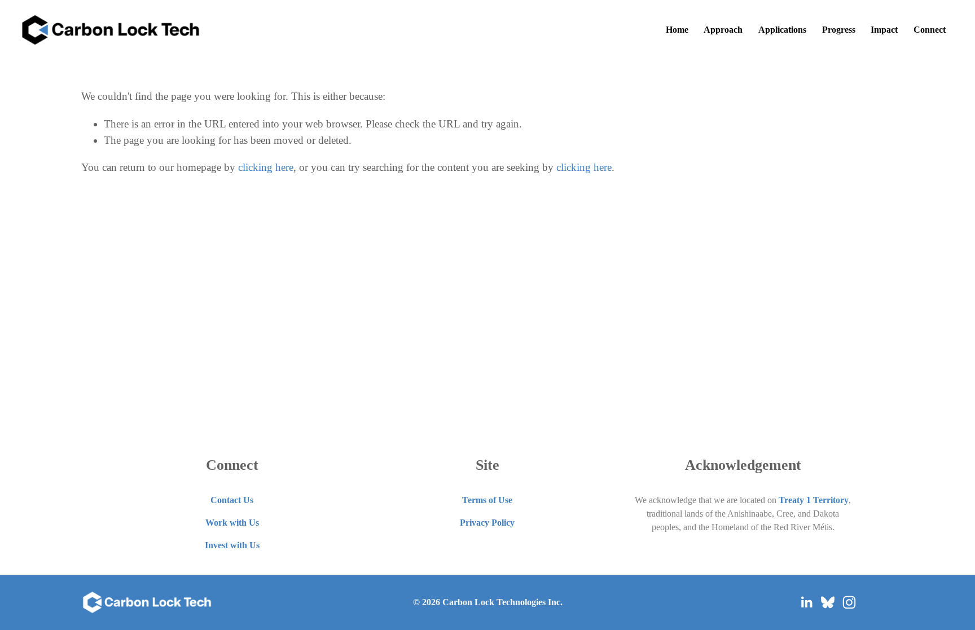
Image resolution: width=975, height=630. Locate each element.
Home (677, 29)
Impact (884, 29)
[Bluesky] (828, 602)
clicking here (265, 167)
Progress (838, 29)
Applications (782, 29)
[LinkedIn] (806, 602)
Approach (723, 29)
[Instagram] (849, 602)
